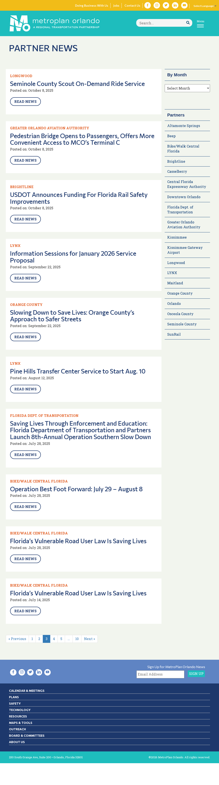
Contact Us (132, 5)
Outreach (17, 729)
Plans (14, 697)
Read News (25, 101)
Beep (171, 136)
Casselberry (177, 171)
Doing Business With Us (91, 5)
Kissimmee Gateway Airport (185, 250)
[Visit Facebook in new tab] (147, 5)
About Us (17, 742)
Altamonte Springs (183, 125)
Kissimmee (177, 237)
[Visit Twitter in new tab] (166, 5)
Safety (15, 703)
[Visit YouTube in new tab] (184, 5)
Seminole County (182, 324)
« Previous (17, 638)
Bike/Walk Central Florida (39, 481)
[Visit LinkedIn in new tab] (175, 5)
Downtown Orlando (183, 197)
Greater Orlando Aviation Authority (49, 128)
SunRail (174, 334)
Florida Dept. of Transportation (44, 415)
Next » (89, 638)
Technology (20, 710)
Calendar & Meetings (26, 690)
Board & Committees (26, 735)
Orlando (174, 303)
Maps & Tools (20, 723)
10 (77, 638)
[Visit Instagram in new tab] (157, 5)
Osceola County (180, 313)
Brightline (21, 186)
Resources (18, 716)
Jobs (116, 5)
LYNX (15, 245)
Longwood (21, 76)
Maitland (175, 283)
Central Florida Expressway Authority (186, 184)
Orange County (26, 304)
